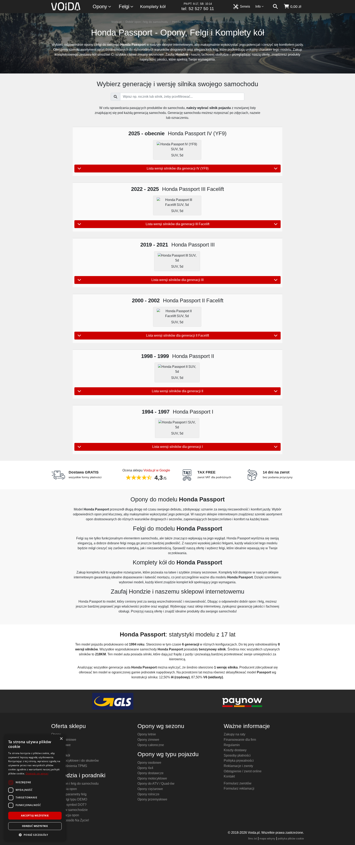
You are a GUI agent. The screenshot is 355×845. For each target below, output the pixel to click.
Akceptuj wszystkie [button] (35, 815)
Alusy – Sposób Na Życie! (70, 820)
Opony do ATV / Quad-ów (155, 783)
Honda (176, 21)
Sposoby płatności (237, 755)
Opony (100, 6)
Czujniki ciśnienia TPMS (69, 766)
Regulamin (232, 745)
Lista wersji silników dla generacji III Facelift (177, 224)
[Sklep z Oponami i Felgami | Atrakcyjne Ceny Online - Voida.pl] (67, 6)
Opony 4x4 (145, 768)
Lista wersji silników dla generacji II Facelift (177, 335)
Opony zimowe (148, 739)
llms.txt (252, 838)
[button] (35, 835)
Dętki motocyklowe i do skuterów (75, 760)
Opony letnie (146, 734)
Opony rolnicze (148, 794)
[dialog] (35, 787)
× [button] (61, 738)
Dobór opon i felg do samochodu (147, 21)
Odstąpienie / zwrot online (243, 771)
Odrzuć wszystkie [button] (35, 826)
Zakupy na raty (234, 734)
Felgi (124, 6)
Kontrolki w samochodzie (69, 810)
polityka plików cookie (291, 838)
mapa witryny (267, 838)
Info (258, 6)
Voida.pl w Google (156, 470)
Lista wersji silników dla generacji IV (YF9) (178, 168)
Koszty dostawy (235, 750)
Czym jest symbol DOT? (68, 804)
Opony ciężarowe (150, 789)
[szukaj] (275, 6)
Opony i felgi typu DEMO (69, 799)
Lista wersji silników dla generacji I (177, 446)
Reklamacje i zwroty (238, 766)
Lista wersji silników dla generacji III (177, 280)
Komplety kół (153, 6)
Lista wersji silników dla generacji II (177, 391)
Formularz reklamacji (239, 788)
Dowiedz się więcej (37, 773)
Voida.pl (116, 21)
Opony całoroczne (150, 745)
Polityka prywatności (239, 760)
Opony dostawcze (150, 773)
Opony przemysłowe (152, 799)
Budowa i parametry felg (68, 794)
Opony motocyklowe (152, 778)
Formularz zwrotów (237, 783)
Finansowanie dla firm (240, 739)
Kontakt (229, 776)
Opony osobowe (149, 762)
